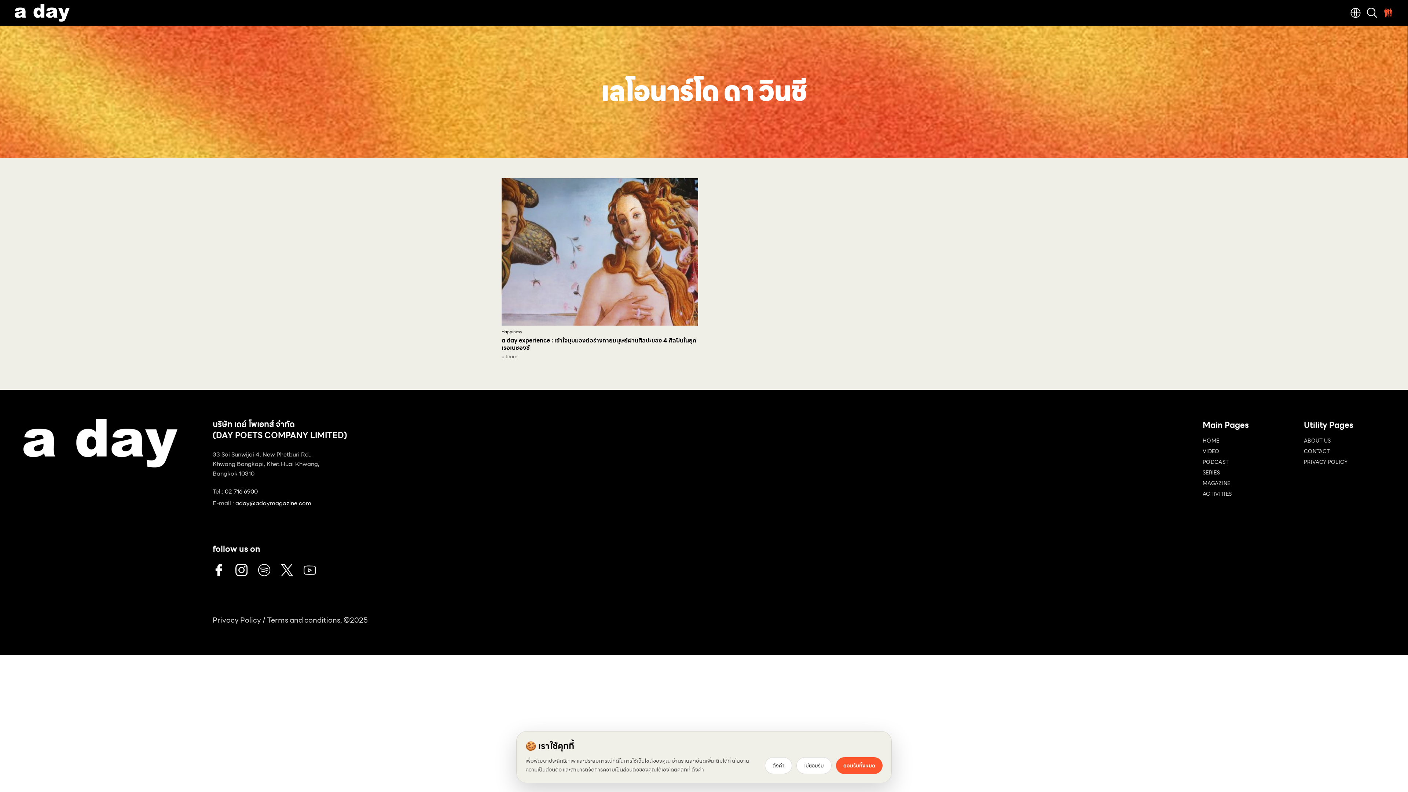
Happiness (512, 332)
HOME (1211, 441)
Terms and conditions (303, 620)
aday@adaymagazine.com (273, 503)
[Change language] (1355, 12)
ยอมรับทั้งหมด (859, 766)
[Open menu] (1388, 13)
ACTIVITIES (1217, 494)
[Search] (1372, 13)
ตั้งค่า (698, 769)
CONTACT (1317, 451)
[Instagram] (241, 570)
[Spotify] (264, 570)
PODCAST (1216, 462)
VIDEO (1211, 451)
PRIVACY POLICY (1326, 462)
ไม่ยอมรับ (814, 766)
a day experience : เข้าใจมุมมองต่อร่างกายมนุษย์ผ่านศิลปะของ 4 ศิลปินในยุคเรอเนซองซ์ (599, 344)
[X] (287, 570)
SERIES (1211, 473)
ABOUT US (1317, 441)
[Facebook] (219, 570)
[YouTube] (310, 570)
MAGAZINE (1217, 483)
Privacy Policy (237, 620)
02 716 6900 (241, 491)
